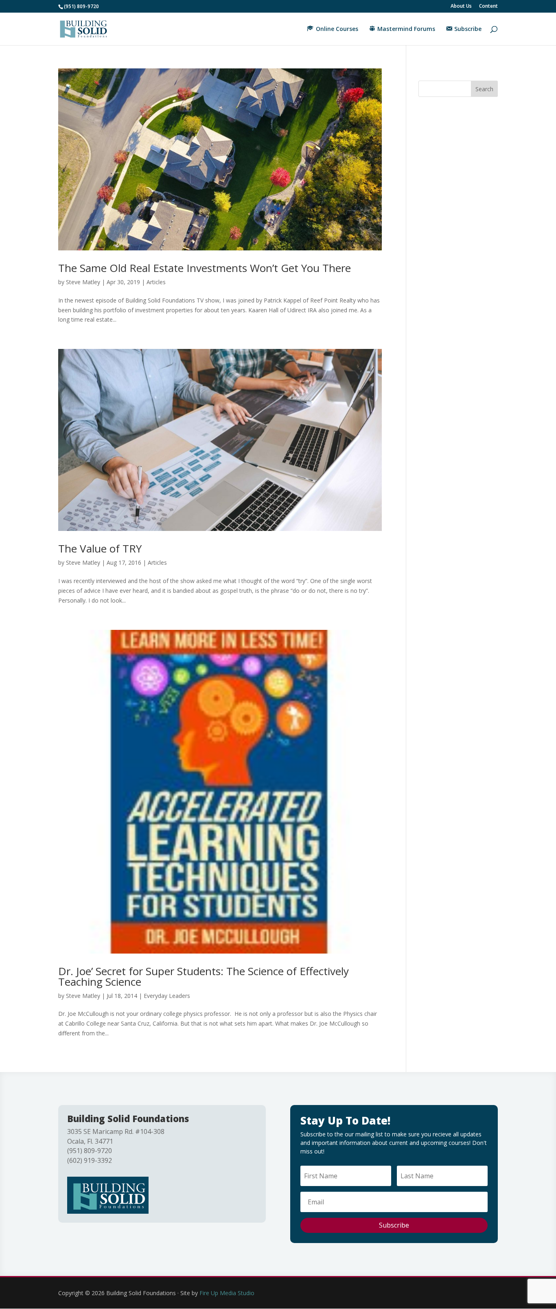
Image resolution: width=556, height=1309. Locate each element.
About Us (461, 6)
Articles (156, 282)
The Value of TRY (100, 548)
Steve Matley (83, 282)
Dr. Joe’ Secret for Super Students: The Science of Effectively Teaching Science (203, 976)
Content (488, 6)
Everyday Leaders (167, 996)
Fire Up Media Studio (226, 1293)
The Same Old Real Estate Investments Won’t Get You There (204, 268)
